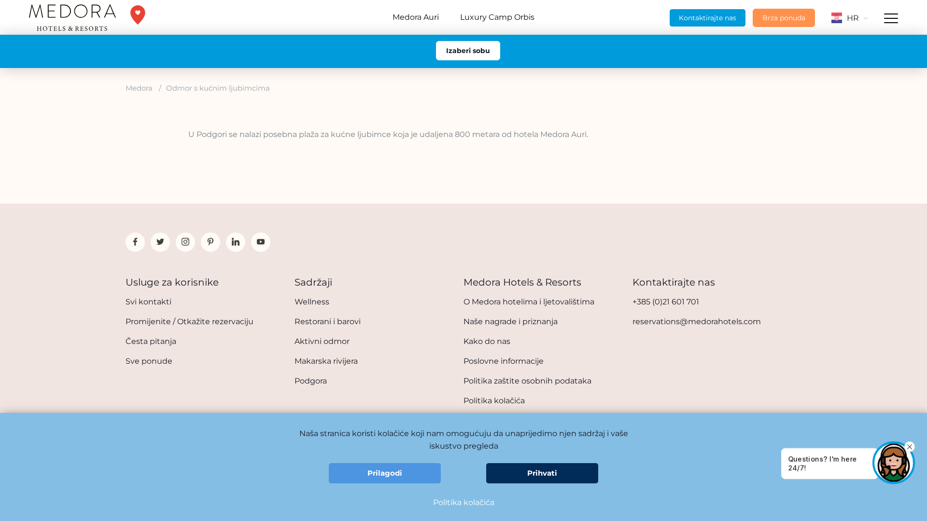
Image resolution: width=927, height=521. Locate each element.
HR (853, 18)
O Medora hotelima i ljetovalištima (529, 301)
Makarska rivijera (326, 361)
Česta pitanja (151, 341)
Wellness (312, 301)
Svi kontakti (148, 301)
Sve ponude (149, 361)
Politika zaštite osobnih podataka (527, 380)
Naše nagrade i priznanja (511, 321)
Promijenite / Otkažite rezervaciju (189, 321)
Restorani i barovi (328, 321)
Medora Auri (416, 17)
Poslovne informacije (504, 361)
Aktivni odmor (322, 341)
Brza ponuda (783, 18)
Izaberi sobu (468, 50)
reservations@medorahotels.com (696, 321)
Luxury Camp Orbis (497, 17)
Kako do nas (487, 341)
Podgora (311, 380)
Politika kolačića (494, 400)
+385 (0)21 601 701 (665, 301)
